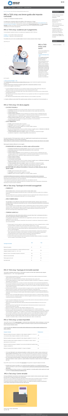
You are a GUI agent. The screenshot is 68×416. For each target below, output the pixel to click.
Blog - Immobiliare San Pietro (14, 3)
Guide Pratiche (15, 408)
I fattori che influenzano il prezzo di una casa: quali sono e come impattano (58, 25)
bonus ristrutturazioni (42, 22)
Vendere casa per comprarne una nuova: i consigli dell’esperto (57, 16)
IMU (6, 409)
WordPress (43, 415)
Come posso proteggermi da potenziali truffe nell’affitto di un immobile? (58, 35)
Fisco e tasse (9, 408)
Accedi (46, 415)
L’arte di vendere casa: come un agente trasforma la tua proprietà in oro (58, 20)
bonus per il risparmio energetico (10, 24)
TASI (8, 409)
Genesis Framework (38, 415)
